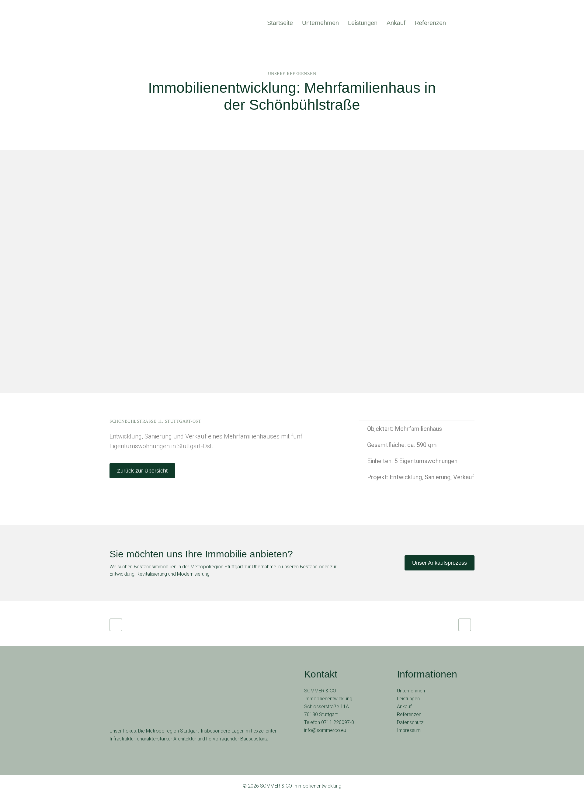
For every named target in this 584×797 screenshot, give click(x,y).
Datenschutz (410, 722)
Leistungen (408, 699)
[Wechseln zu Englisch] (458, 23)
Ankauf (404, 706)
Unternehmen (411, 691)
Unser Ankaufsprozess (439, 563)
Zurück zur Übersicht (142, 471)
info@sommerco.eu (325, 730)
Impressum (409, 730)
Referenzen (409, 714)
